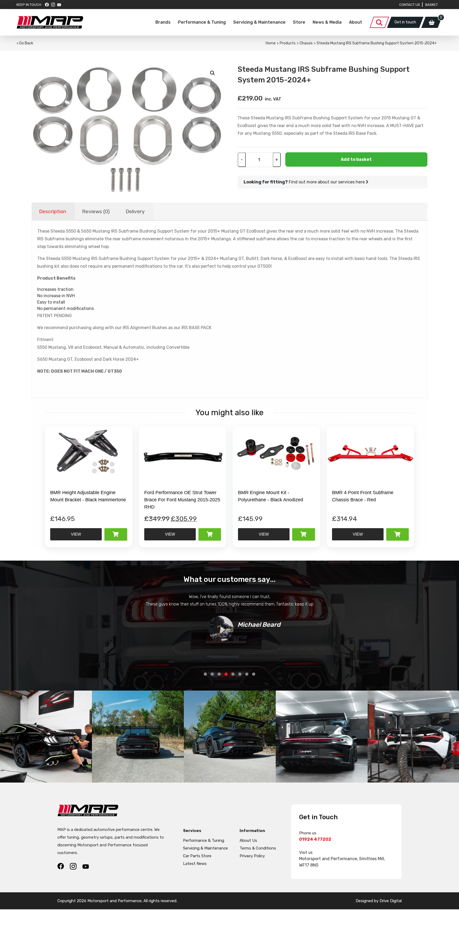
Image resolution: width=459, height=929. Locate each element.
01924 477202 (315, 839)
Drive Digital (391, 900)
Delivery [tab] (135, 211)
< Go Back (24, 43)
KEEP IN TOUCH (28, 5)
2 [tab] (212, 674)
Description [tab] (52, 211)
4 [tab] (226, 674)
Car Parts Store (197, 856)
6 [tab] (239, 674)
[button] (212, 73)
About (355, 22)
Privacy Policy (252, 856)
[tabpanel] (229, 617)
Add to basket (356, 159)
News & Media (327, 22)
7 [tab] (246, 674)
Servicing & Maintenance (259, 22)
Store (299, 22)
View (76, 534)
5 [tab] (233, 674)
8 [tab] (253, 674)
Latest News (195, 863)
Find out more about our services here (305, 181)
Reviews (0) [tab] (96, 211)
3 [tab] (219, 674)
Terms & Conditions (258, 848)
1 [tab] (205, 674)
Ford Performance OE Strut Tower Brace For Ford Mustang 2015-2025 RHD (182, 500)
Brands (163, 22)
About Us (248, 840)
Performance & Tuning (202, 22)
